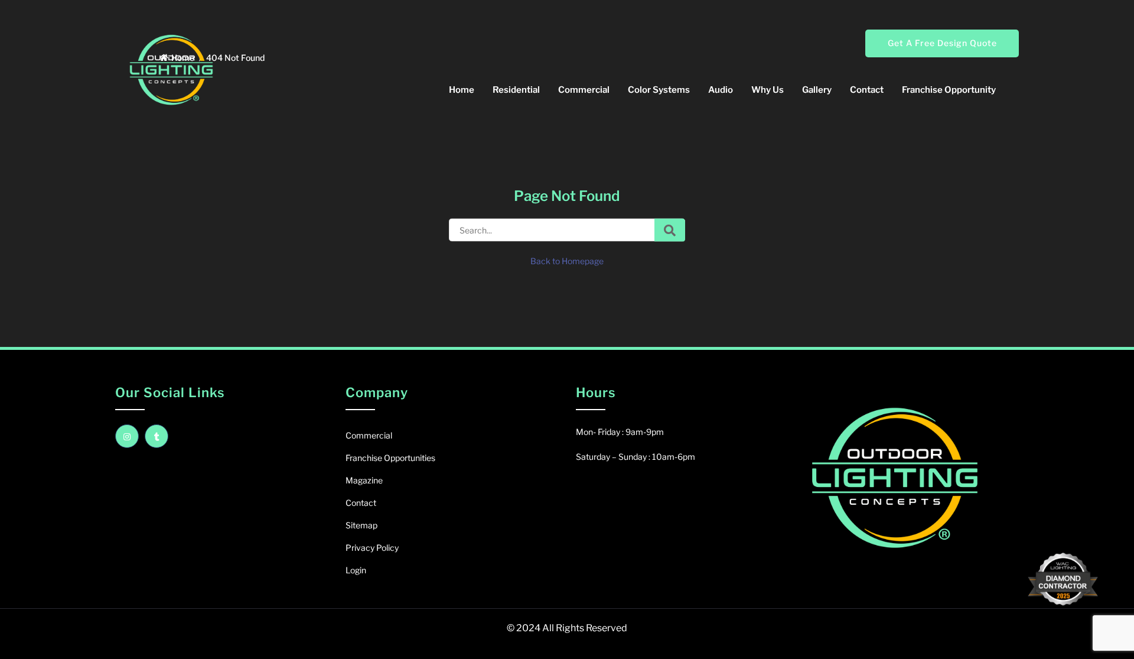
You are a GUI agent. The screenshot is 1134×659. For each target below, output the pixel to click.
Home (461, 90)
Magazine (364, 480)
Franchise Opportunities (390, 458)
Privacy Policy (372, 548)
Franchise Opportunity (949, 90)
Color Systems (659, 90)
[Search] (669, 230)
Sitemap (361, 525)
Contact (867, 90)
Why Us (767, 90)
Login (356, 570)
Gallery (817, 90)
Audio (720, 90)
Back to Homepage (567, 261)
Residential (516, 90)
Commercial (584, 90)
